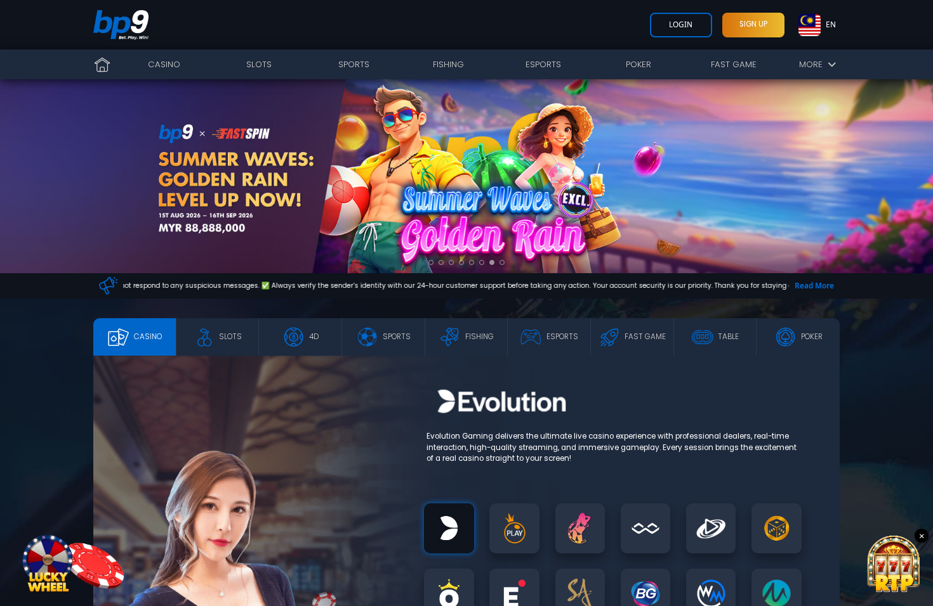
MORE (813, 64)
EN (831, 24)
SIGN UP (753, 24)
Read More (814, 285)
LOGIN (680, 24)
